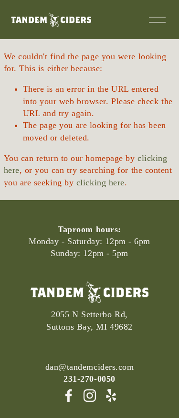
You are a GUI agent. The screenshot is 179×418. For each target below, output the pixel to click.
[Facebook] (68, 395)
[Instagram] (89, 395)
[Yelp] (110, 395)
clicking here (100, 182)
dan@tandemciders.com (89, 367)
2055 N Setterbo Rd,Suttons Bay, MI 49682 (89, 320)
